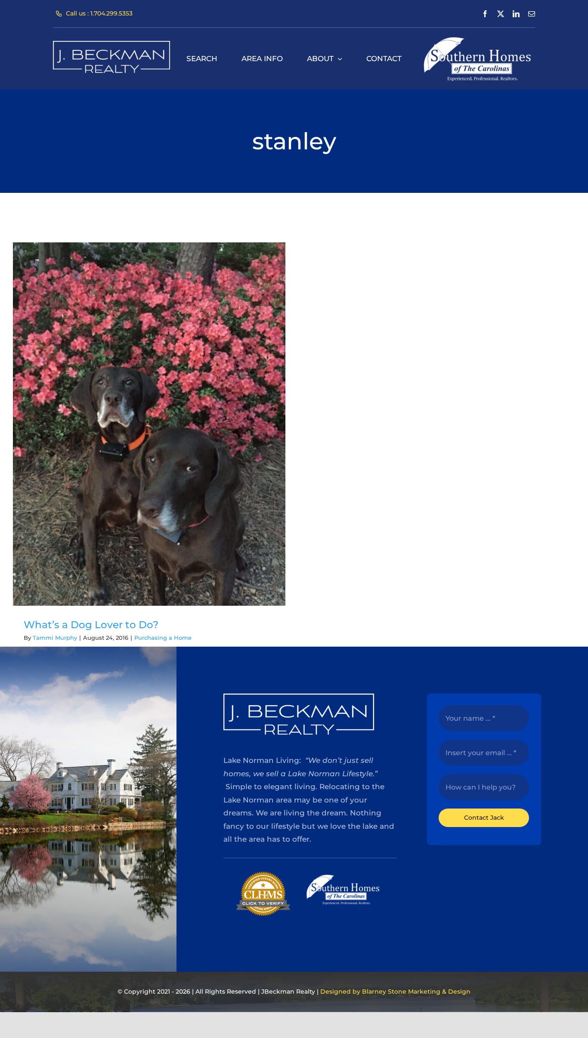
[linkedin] (516, 13)
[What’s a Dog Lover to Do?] (149, 424)
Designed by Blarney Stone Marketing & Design (395, 991)
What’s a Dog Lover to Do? (91, 625)
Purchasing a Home (163, 637)
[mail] (531, 13)
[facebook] (485, 13)
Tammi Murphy (55, 637)
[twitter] (500, 13)
